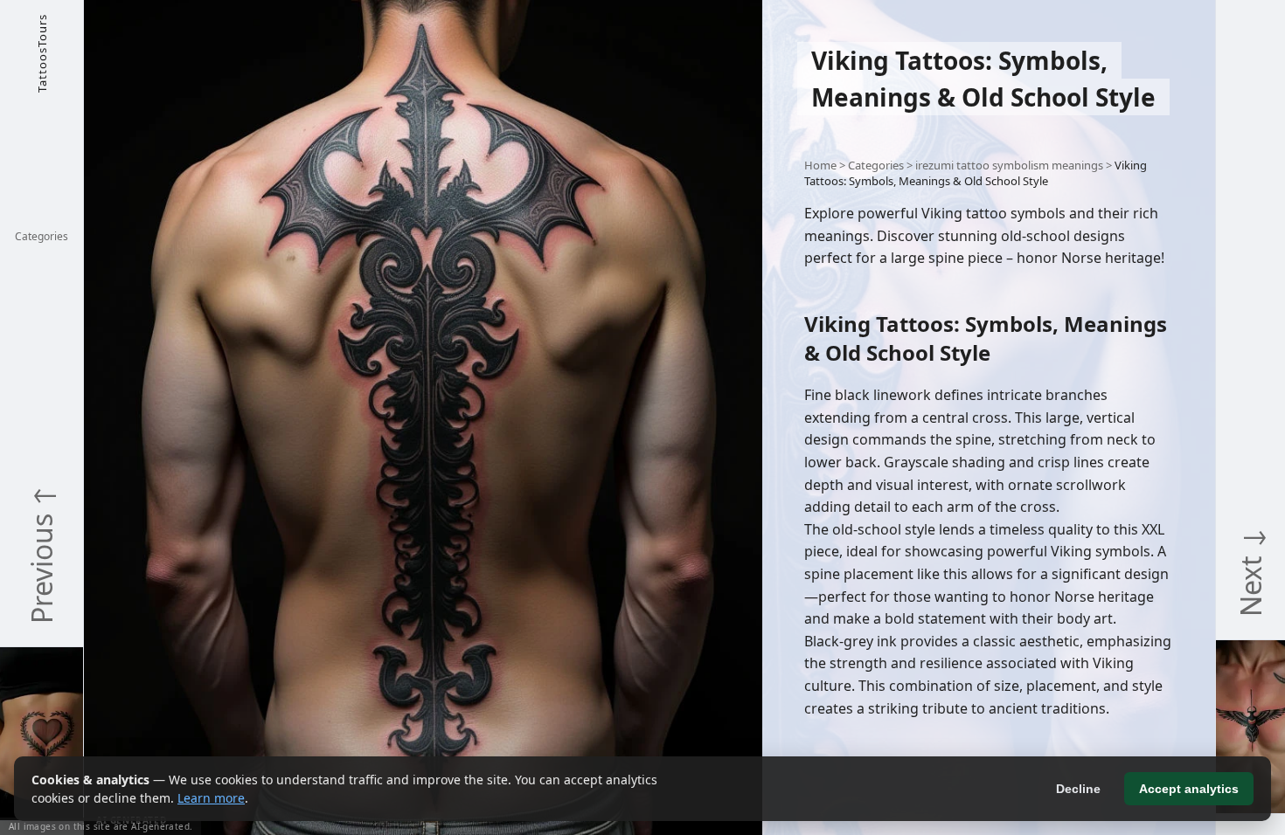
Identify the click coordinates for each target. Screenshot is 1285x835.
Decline (1078, 789)
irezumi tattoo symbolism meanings (1009, 165)
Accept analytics (1189, 789)
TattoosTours (42, 53)
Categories (41, 236)
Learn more (211, 798)
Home (820, 165)
